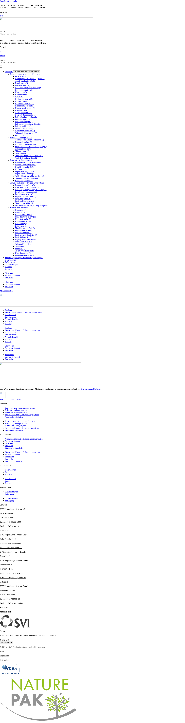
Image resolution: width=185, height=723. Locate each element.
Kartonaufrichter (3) (23, 101)
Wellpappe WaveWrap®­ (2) (26, 255)
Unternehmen (10, 470)
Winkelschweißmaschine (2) (26, 158)
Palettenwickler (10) (23, 126)
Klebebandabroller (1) (24, 106)
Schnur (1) (19, 246)
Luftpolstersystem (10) (24, 194)
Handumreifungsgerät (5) (25, 90)
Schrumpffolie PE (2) (23, 244)
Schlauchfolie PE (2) (23, 242)
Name (2, 640)
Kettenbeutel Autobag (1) (25, 221)
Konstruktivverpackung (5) (26, 192)
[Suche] (1, 65)
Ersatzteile (9, 278)
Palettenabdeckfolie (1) (24, 230)
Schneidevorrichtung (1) (24, 128)
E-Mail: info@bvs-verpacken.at (12, 603)
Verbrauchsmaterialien (19, 208)
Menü (2, 56)
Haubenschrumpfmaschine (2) (27, 144)
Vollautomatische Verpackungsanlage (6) (31, 205)
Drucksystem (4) (21, 83)
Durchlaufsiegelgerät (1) (24, 167)
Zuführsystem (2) (22, 135)
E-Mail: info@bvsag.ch (9, 526)
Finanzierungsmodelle (14, 448)
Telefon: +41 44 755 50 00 (10, 522)
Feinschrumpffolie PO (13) (25, 217)
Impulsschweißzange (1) (24, 174)
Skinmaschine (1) (22, 151)
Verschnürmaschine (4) (24, 203)
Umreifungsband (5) (23, 253)
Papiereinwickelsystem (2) (25, 196)
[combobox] (11, 34)
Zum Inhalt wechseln (8, 1)
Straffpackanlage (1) (23, 153)
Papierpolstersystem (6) (24, 201)
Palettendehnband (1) (23, 233)
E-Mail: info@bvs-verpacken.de (13, 552)
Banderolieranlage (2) (23, 142)
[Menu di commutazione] (1, 67)
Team (7, 472)
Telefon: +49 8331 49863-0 (11, 548)
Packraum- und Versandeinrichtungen (25, 74)
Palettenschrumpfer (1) (24, 122)
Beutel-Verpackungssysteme (21, 160)
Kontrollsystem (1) (22, 110)
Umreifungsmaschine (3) (25, 131)
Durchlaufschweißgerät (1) (25, 165)
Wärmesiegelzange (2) (24, 180)
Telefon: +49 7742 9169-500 (11, 573)
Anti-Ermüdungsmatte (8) (25, 81)
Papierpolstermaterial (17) (25, 239)
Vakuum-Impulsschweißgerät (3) (28, 178)
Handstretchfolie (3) (23, 219)
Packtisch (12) (20, 76)
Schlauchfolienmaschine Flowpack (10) (31, 147)
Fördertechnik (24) (22, 85)
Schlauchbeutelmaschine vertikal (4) (29, 176)
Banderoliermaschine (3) (25, 185)
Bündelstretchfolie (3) (23, 214)
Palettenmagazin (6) (23, 119)
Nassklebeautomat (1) (23, 113)
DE (1, 16)
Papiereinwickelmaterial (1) (26, 235)
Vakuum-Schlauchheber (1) (26, 133)
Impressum (4, 656)
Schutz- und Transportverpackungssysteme (27, 183)
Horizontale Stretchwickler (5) (27, 187)
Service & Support (12, 275)
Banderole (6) (20, 210)
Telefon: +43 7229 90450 (10, 599)
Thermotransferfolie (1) (24, 251)
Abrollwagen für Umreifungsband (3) (30, 79)
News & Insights (11, 492)
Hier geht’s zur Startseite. (91, 389)
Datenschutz (5, 660)
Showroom (9, 273)
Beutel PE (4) (20, 212)
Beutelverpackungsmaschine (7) (28, 162)
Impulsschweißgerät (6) (24, 171)
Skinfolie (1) (20, 248)
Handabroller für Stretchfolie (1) (28, 88)
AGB (2, 651)
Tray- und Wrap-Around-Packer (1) (29, 156)
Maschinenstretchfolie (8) (25, 228)
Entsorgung (9, 494)
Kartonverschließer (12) (24, 103)
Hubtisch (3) (20, 97)
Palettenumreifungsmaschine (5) (28, 124)
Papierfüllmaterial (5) (23, 237)
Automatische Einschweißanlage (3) (29, 140)
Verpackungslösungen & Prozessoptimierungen (24, 439)
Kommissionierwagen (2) (25, 108)
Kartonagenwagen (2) (23, 99)
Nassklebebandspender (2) (25, 115)
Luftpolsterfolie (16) (23, 226)
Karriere (8, 474)
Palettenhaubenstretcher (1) (26, 117)
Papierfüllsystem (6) (23, 199)
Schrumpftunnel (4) (23, 149)
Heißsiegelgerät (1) (22, 169)
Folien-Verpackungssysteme (21, 137)
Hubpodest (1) (21, 94)
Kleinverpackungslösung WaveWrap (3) (31, 190)
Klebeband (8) (21, 224)
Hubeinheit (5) (21, 92)
